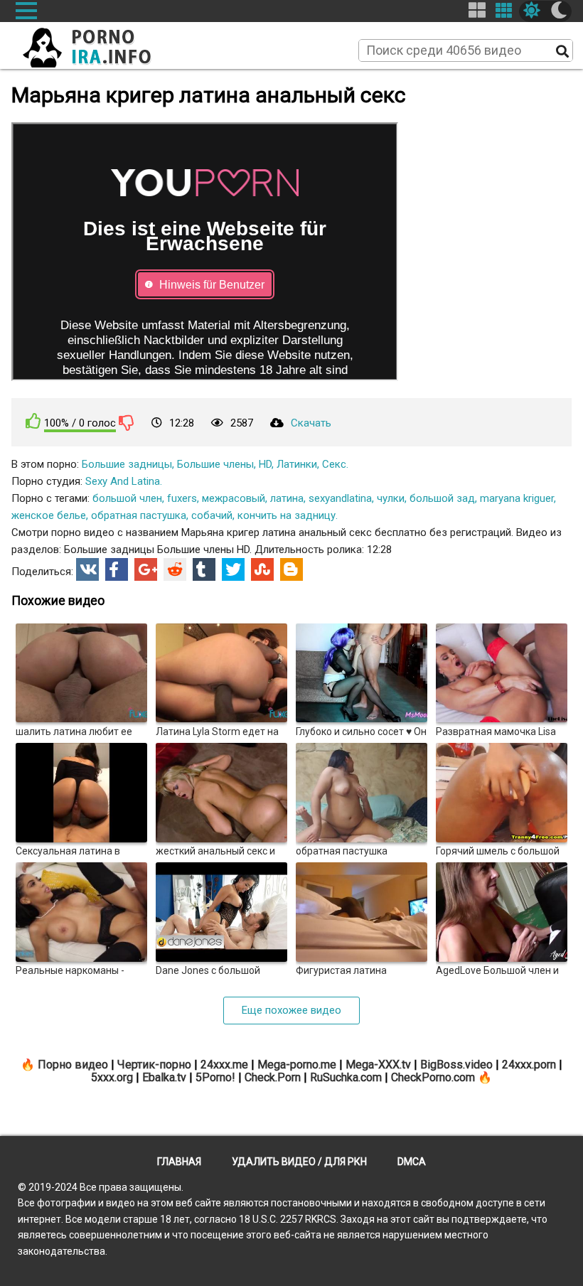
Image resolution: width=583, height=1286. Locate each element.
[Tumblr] (204, 569)
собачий (211, 515)
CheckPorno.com (433, 1077)
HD (265, 464)
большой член (127, 498)
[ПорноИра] (100, 43)
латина (287, 498)
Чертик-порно (154, 1064)
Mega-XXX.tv (378, 1064)
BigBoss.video (456, 1064)
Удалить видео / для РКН (299, 1161)
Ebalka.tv (164, 1077)
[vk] (87, 569)
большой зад (442, 498)
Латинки (297, 464)
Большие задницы (127, 464)
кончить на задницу (286, 515)
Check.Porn (273, 1077)
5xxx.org (112, 1077)
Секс (334, 464)
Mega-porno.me (296, 1064)
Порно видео (73, 1064)
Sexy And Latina (122, 481)
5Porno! (215, 1077)
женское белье (48, 515)
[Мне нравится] (33, 421)
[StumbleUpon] (262, 569)
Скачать (311, 423)
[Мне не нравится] (126, 422)
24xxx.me (224, 1064)
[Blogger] (291, 569)
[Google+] (145, 569)
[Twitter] (233, 569)
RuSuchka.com (346, 1077)
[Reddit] (175, 569)
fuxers (182, 498)
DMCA (411, 1161)
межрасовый (233, 498)
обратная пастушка (138, 515)
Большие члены (215, 464)
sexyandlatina (340, 498)
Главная (179, 1161)
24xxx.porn (529, 1064)
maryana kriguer (517, 498)
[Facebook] (116, 569)
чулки (391, 498)
